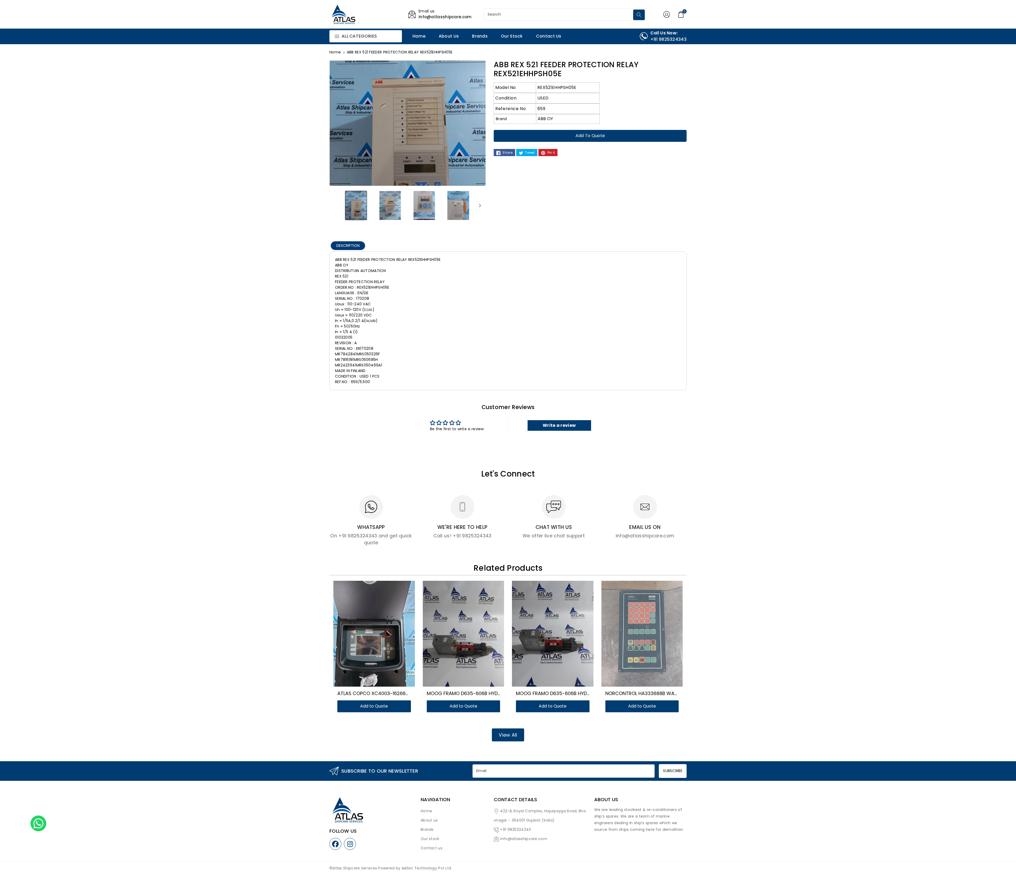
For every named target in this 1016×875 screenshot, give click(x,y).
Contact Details (515, 800)
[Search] (639, 15)
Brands (427, 829)
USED (542, 98)
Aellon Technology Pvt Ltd (426, 868)
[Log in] (666, 14)
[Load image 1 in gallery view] (356, 205)
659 (541, 109)
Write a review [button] (559, 425)
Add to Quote (590, 136)
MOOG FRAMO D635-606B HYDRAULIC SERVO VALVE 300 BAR (496, 693)
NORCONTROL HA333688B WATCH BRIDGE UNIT (659, 693)
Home (335, 52)
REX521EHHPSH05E (557, 87)
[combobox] (559, 14)
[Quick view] (380, 635)
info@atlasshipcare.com (523, 838)
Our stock (430, 838)
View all (508, 735)
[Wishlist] (368, 635)
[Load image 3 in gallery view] (424, 205)
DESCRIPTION (348, 245)
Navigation (435, 800)
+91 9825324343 (515, 829)
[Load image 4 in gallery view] (458, 205)
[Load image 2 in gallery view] (390, 205)
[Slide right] (480, 205)
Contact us (431, 848)
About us (429, 820)
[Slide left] (335, 205)
